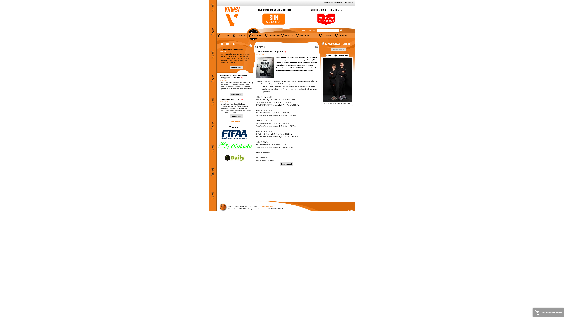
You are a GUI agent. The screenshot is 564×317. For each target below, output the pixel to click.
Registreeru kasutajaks (333, 3)
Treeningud (274, 36)
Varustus (343, 36)
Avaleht (304, 30)
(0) (244, 49)
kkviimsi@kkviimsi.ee (267, 206)
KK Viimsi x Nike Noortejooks (231, 49)
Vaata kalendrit (338, 49)
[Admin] (0, 1)
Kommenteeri (236, 67)
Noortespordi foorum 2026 (230, 99)
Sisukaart (312, 30)
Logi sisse (349, 3)
